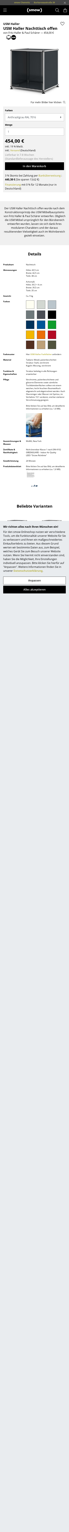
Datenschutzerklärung (28, 571)
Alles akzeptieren (34, 589)
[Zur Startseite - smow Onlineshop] (34, 10)
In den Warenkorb (34, 166)
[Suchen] (57, 10)
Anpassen (34, 580)
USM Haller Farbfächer (41, 354)
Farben (9, 110)
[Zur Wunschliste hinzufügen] (62, 24)
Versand (15, 150)
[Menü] (5, 10)
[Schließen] (65, 3)
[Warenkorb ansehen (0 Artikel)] (65, 10)
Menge (8, 124)
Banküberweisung (50, 175)
